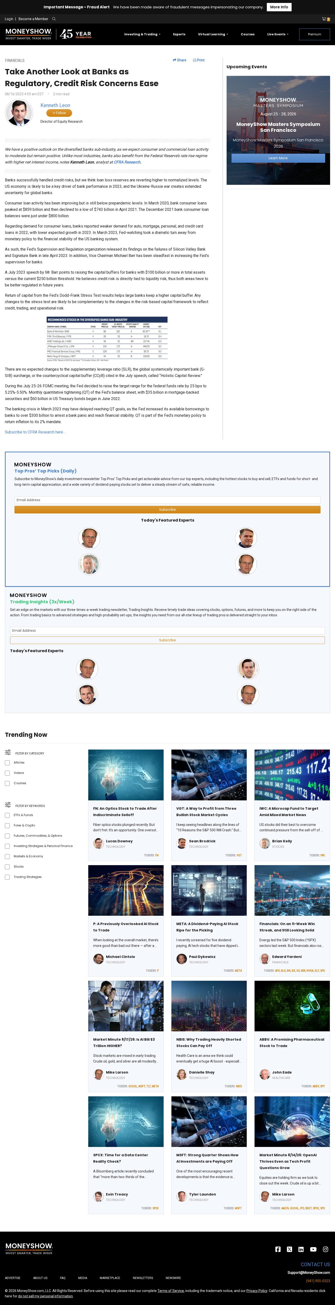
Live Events (276, 34)
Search (107, 19)
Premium (314, 34)
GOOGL (133, 1086)
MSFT (142, 1086)
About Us (40, 1278)
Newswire (173, 1278)
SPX (322, 970)
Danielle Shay (202, 1072)
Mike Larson (117, 1072)
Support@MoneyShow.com (309, 1273)
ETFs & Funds (23, 815)
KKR (303, 970)
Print (200, 60)
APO (277, 970)
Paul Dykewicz (202, 956)
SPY (322, 1086)
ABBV (316, 1086)
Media (82, 1278)
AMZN (285, 1208)
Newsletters (143, 1278)
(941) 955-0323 (318, 1281)
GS (298, 970)
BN (289, 970)
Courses (248, 34)
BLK (283, 970)
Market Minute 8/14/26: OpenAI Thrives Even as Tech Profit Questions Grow (288, 1161)
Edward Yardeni (287, 956)
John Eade (282, 1072)
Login (9, 19)
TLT (148, 1086)
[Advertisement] (278, 227)
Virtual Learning (212, 34)
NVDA (310, 970)
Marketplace (110, 1278)
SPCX (156, 1208)
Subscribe (167, 509)
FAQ (62, 1278)
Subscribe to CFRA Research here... (35, 432)
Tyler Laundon (202, 1194)
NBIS (239, 1086)
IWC (323, 855)
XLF (317, 970)
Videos (19, 773)
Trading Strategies (28, 877)
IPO (302, 1208)
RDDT (308, 1208)
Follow (60, 113)
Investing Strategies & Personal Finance (43, 846)
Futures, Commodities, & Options (38, 836)
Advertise (12, 1278)
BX (293, 970)
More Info (279, 7)
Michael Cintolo (120, 956)
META (238, 970)
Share (181, 60)
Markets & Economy (28, 856)
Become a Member (33, 19)
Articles (19, 762)
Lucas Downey (119, 841)
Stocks (19, 866)
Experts (179, 34)
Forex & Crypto (24, 825)
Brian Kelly (282, 841)
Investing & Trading (141, 34)
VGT (239, 855)
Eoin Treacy (117, 1194)
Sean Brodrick (202, 841)
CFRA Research (127, 162)
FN (157, 855)
